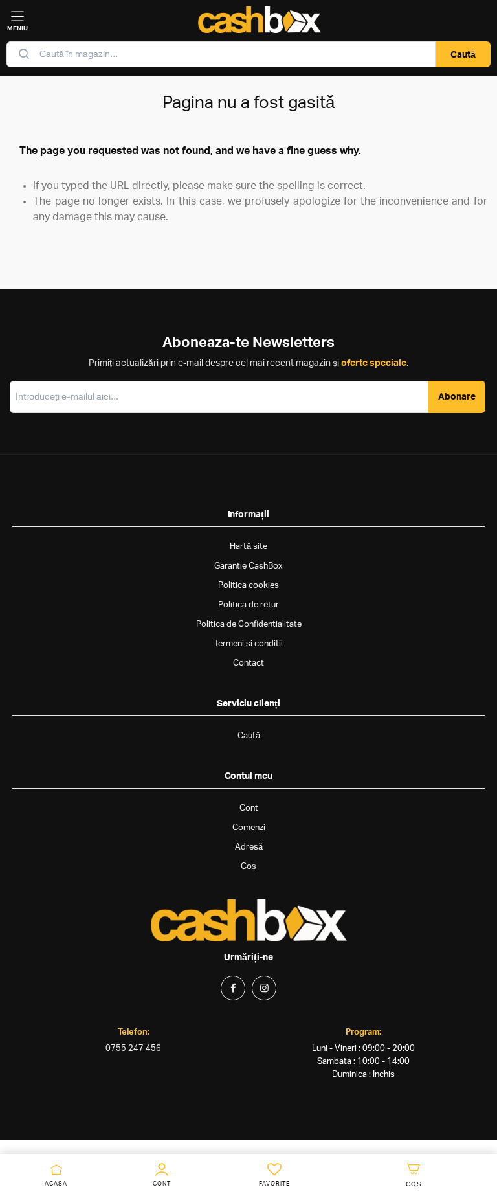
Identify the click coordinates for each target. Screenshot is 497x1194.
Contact (248, 663)
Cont (248, 808)
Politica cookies (248, 585)
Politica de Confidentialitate (249, 624)
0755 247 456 (133, 1048)
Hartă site (248, 547)
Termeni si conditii (248, 644)
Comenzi (248, 828)
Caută (463, 55)
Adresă (249, 847)
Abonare (457, 396)
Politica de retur (248, 605)
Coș (248, 866)
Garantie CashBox (248, 566)
